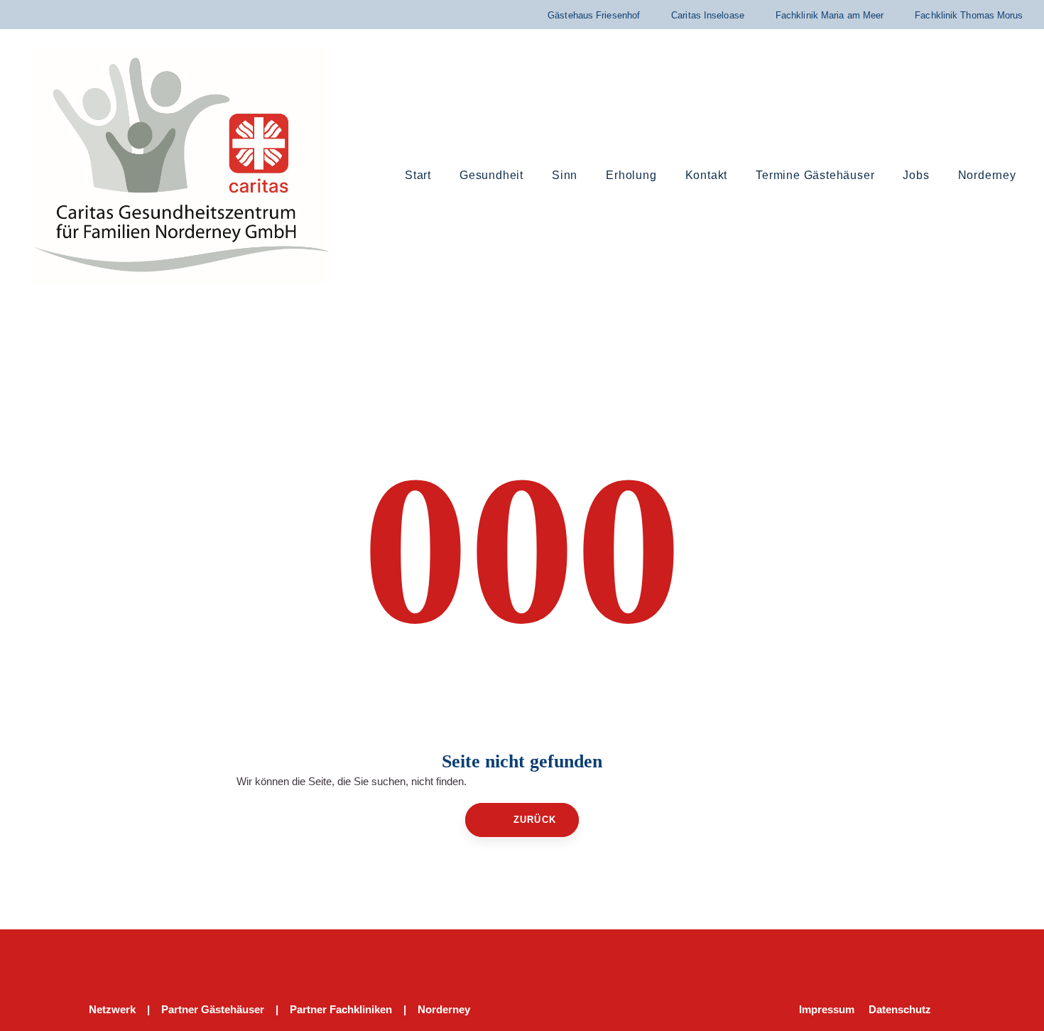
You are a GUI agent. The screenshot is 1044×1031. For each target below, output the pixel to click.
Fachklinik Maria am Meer (829, 15)
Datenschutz (900, 1009)
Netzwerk (112, 1009)
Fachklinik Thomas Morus (969, 15)
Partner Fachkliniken (341, 1009)
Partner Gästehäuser (212, 1009)
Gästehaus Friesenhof (594, 15)
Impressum (826, 1009)
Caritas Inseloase (707, 15)
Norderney (444, 1009)
